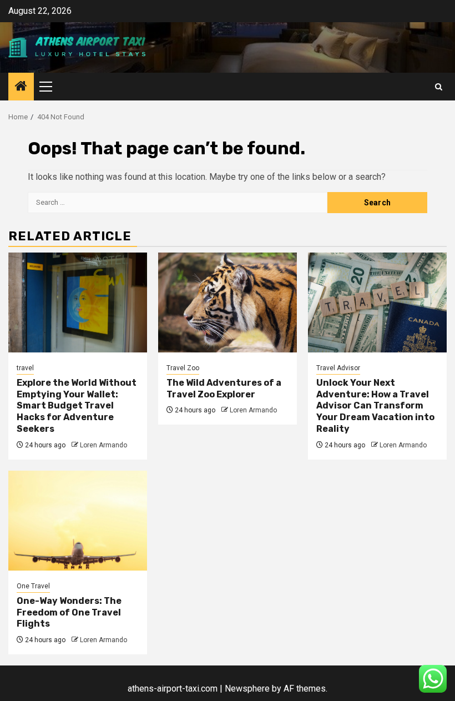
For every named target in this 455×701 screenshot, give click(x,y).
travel (25, 368)
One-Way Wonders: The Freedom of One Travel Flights (69, 612)
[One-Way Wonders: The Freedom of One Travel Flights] (77, 521)
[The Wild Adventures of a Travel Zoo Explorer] (227, 302)
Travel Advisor (338, 368)
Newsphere (247, 688)
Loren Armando (103, 445)
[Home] (21, 87)
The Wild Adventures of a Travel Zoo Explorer (223, 388)
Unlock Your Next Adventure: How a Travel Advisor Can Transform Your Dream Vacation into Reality (375, 405)
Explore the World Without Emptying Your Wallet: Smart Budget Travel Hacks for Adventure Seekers (76, 405)
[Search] (439, 87)
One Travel (33, 586)
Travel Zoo (182, 368)
